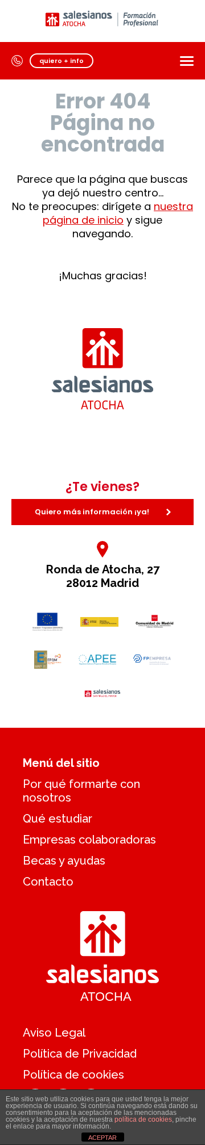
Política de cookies (73, 1074)
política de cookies (143, 1119)
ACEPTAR (102, 1137)
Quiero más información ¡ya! (92, 511)
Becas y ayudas (64, 860)
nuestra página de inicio (118, 213)
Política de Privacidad (80, 1053)
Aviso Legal (54, 1032)
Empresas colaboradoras (89, 839)
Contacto (48, 881)
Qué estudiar (57, 818)
